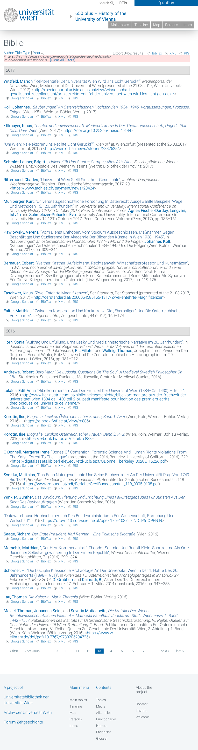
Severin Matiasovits (88, 610)
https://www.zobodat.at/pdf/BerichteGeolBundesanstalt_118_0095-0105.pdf (91, 483)
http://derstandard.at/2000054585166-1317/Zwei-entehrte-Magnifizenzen (98, 297)
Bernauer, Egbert (19, 263)
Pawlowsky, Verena (21, 232)
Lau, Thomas (15, 597)
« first (14, 651)
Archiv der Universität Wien (28, 712)
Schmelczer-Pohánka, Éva (52, 214)
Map (156, 25)
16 (132, 651)
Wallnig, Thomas (117, 350)
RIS (186, 53)
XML (173, 53)
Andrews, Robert (19, 372)
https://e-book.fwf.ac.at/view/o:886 (57, 421)
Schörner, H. (14, 570)
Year (36, 53)
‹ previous (32, 651)
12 (88, 651)
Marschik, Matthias (21, 547)
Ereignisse (103, 732)
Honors (101, 726)
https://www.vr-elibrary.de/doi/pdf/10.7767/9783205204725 (62, 634)
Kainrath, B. (92, 579)
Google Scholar (22, 98)
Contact (142, 704)
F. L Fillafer (84, 350)
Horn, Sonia (14, 342)
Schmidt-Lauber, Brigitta (26, 161)
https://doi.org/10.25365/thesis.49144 (97, 130)
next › (165, 651)
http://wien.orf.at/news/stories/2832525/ (82, 148)
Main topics (120, 25)
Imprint (141, 710)
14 (110, 651)
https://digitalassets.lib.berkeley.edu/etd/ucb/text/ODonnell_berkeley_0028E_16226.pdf (89, 461)
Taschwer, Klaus (18, 293)
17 (143, 651)
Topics (101, 700)
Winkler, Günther (18, 497)
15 (121, 651)
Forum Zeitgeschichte (23, 722)
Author (9, 53)
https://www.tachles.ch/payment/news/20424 (53, 188)
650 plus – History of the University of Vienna (100, 16)
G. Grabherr (62, 579)
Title (18, 53)
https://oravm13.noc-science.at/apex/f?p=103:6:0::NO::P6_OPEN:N (102, 520)
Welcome (142, 717)
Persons (171, 25)
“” (87, 81)
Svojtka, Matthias (19, 474)
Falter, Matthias (18, 310)
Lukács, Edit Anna (20, 390)
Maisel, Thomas (18, 610)
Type (26, 53)
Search (104, 3)
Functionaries (106, 719)
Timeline (141, 25)
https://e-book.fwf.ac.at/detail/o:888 (59, 438)
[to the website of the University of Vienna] (29, 15)
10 (67, 651)
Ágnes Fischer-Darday (148, 210)
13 (99, 651)
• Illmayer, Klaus (18, 125)
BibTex (157, 53)
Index (188, 25)
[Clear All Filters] (62, 60)
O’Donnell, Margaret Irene (27, 452)
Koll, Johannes (17, 107)
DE (121, 3)
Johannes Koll (157, 241)
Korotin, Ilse (14, 416)
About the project (144, 689)
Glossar (102, 738)
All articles (103, 713)
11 (77, 651)
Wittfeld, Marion (18, 81)
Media (100, 706)
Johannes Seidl (48, 610)
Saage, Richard (17, 534)
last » (180, 651)
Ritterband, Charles (21, 179)
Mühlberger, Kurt (19, 201)
